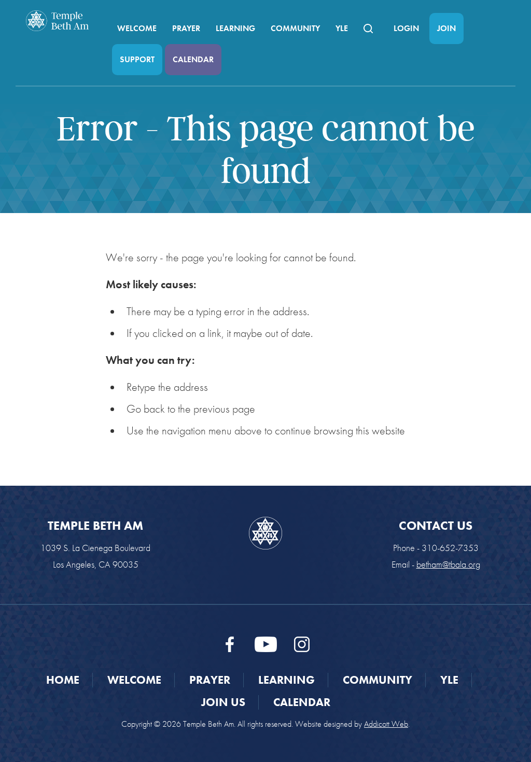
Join (446, 28)
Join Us (223, 702)
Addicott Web (386, 723)
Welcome (137, 28)
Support (137, 59)
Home (62, 679)
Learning (235, 28)
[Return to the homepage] (57, 20)
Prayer (186, 28)
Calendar (193, 59)
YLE (342, 28)
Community (295, 28)
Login (406, 28)
